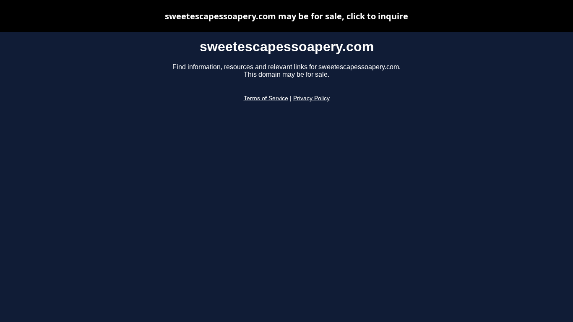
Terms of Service (266, 98)
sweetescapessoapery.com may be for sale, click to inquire (286, 16)
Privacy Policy (311, 98)
